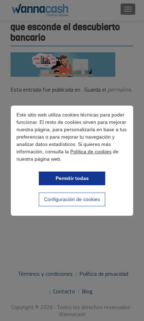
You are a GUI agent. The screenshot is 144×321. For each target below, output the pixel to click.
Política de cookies (90, 151)
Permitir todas (72, 178)
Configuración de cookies (72, 199)
